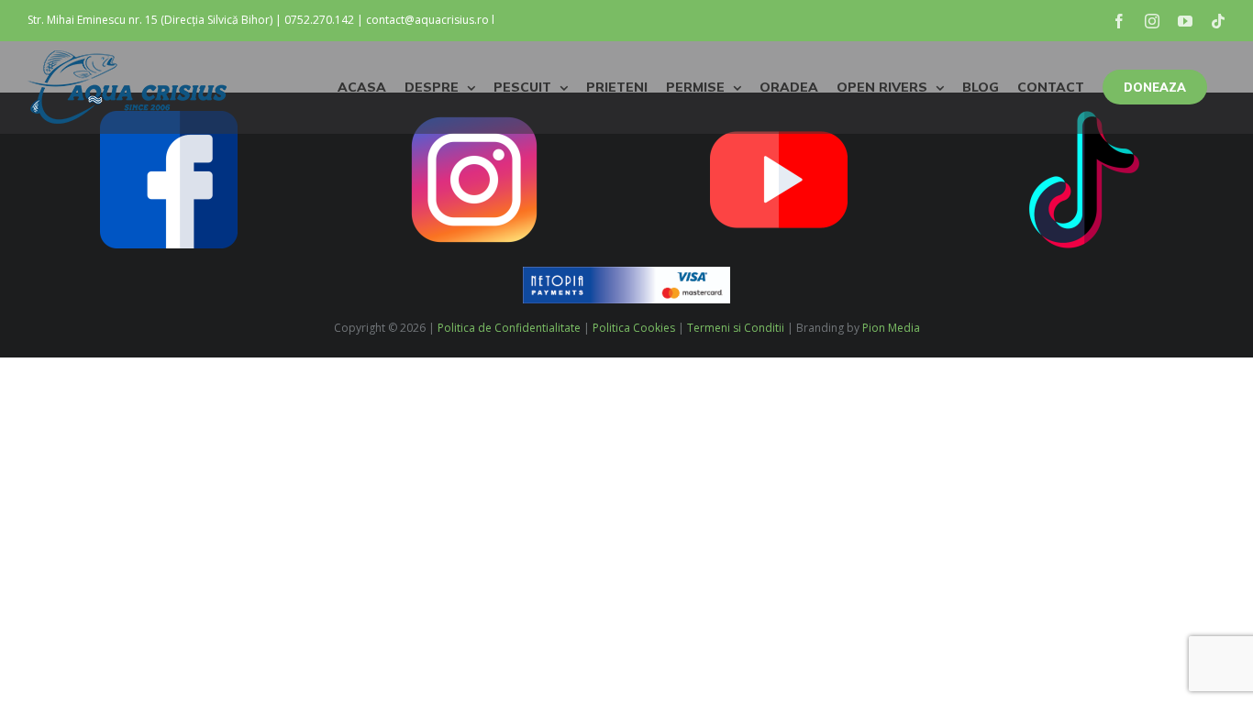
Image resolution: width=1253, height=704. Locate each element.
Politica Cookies (634, 328)
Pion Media (891, 328)
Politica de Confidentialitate (509, 328)
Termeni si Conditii (735, 328)
